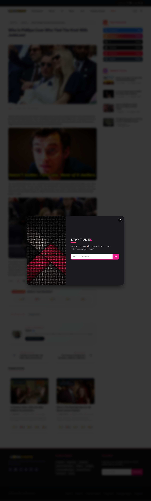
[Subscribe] (116, 256)
